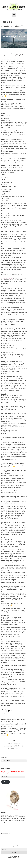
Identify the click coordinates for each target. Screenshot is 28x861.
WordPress (16, 856)
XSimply (13, 857)
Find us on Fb (5, 834)
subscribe (5, 782)
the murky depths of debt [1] (12, 26)
